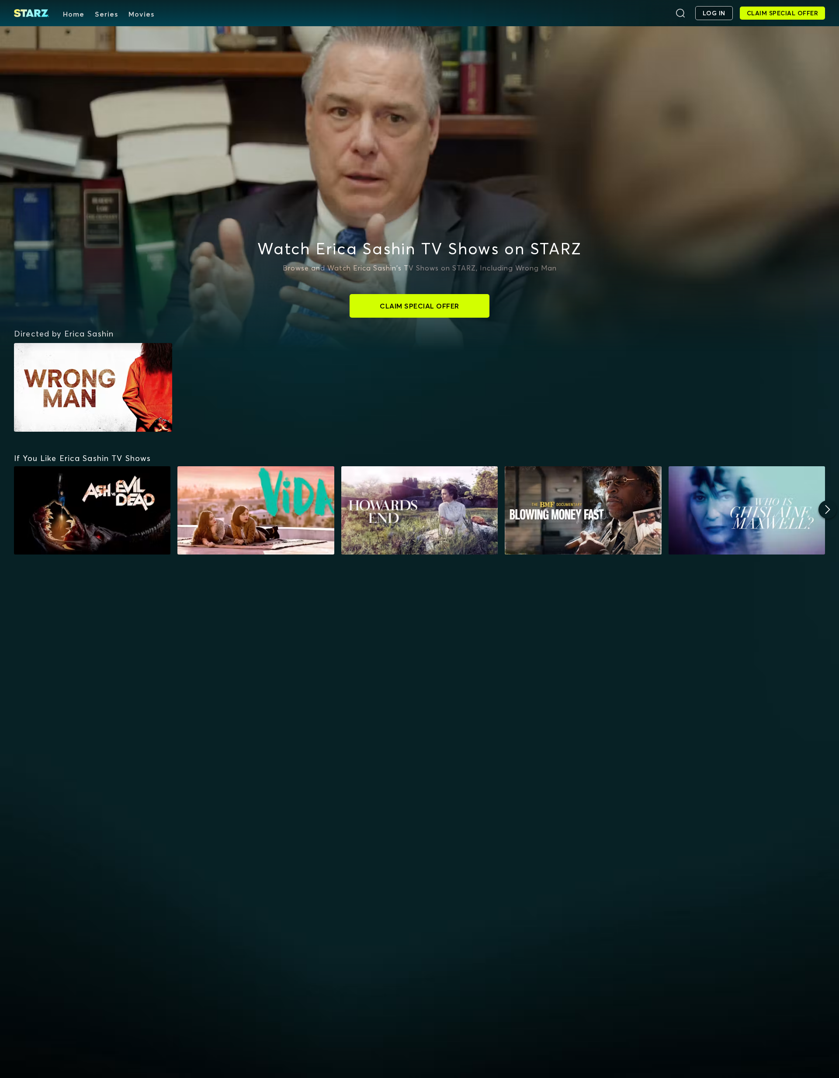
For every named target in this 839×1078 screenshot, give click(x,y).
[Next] (827, 509)
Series (106, 14)
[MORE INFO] (92, 510)
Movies (141, 14)
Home (73, 14)
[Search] (680, 13)
